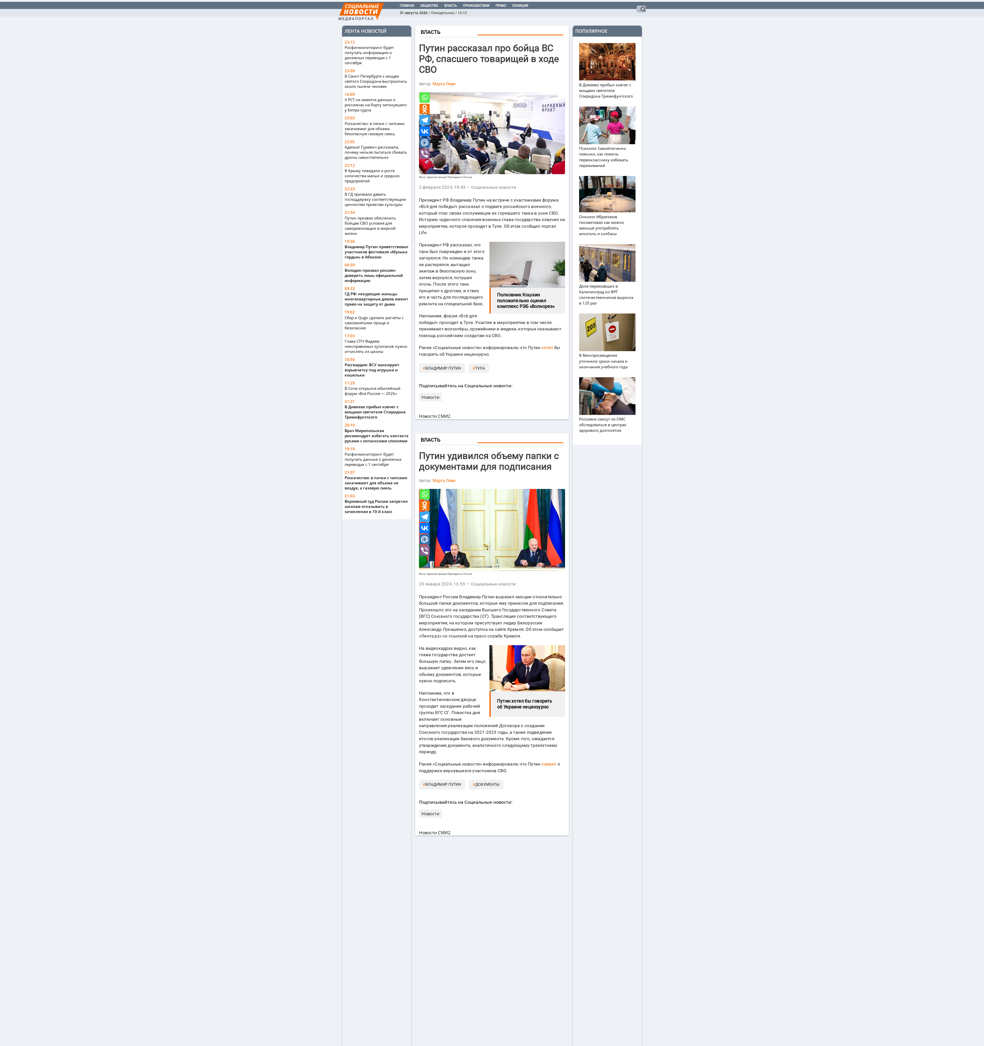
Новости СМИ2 (434, 416)
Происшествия (476, 5)
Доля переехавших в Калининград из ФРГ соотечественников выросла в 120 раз (606, 295)
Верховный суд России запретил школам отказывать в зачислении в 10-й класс (376, 506)
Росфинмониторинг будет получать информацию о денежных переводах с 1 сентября (369, 55)
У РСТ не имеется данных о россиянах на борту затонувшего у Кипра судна (376, 104)
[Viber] (424, 154)
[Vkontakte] (424, 131)
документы (487, 784)
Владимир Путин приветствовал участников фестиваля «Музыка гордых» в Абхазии (376, 251)
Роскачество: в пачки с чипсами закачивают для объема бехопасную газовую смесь (375, 128)
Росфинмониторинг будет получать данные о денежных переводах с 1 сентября (373, 459)
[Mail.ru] (424, 143)
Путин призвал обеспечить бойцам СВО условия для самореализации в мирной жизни (370, 225)
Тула (480, 368)
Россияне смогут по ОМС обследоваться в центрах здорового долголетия (602, 424)
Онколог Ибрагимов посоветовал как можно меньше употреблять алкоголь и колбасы (601, 225)
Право (501, 5)
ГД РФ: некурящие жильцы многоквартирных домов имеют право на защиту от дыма (376, 299)
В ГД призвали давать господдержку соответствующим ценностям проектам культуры (375, 199)
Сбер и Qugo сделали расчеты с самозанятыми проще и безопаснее (374, 322)
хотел (547, 347)
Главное (407, 5)
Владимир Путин (443, 368)
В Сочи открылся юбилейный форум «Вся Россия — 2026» (373, 391)
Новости (430, 397)
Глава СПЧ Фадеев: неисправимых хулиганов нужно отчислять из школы (376, 346)
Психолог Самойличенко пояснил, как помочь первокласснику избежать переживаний (603, 157)
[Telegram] (424, 120)
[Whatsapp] (424, 97)
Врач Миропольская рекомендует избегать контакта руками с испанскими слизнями (376, 435)
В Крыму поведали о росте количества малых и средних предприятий (372, 175)
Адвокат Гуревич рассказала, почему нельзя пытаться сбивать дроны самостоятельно (376, 152)
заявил (548, 764)
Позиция (520, 5)
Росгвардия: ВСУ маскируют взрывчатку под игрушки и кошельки (372, 370)
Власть (450, 5)
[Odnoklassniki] (424, 109)
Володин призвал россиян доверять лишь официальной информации (374, 275)
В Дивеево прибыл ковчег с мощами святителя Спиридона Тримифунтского (375, 412)
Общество (429, 5)
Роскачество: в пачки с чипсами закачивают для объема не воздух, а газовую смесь (376, 482)
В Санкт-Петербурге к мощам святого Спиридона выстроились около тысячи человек (376, 81)
